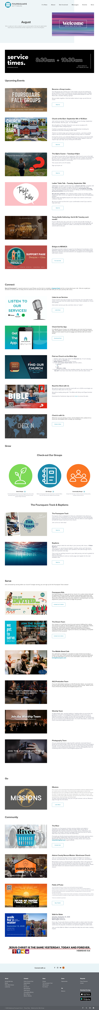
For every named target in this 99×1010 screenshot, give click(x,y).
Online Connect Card (28, 981)
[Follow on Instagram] (57, 968)
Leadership (7, 987)
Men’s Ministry (27, 994)
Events (84, 5)
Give (92, 5)
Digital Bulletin (27, 983)
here (76, 396)
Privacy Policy (27, 1008)
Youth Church (27, 990)
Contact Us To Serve (59, 604)
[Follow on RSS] (63, 968)
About (53, 5)
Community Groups (77, 491)
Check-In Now (57, 424)
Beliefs (6, 983)
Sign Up (58, 104)
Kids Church (26, 987)
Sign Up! (58, 144)
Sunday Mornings (9, 981)
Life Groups (49, 491)
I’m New (44, 5)
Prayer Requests (84, 981)
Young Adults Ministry (28, 992)
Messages (75, 5)
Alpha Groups (46, 985)
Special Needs (27, 988)
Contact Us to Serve (58, 636)
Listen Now (57, 310)
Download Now (58, 338)
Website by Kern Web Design (37, 1008)
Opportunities (64, 981)
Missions (63, 991)
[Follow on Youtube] (60, 968)
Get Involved (63, 5)
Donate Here (58, 845)
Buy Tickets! (58, 903)
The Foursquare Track (47, 983)
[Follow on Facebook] (55, 968)
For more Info (58, 261)
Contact (82, 983)
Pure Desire (45, 987)
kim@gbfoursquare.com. (59, 658)
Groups (44, 981)
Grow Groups (19, 491)
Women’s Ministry (28, 996)
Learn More (57, 804)
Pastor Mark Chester (9, 985)
